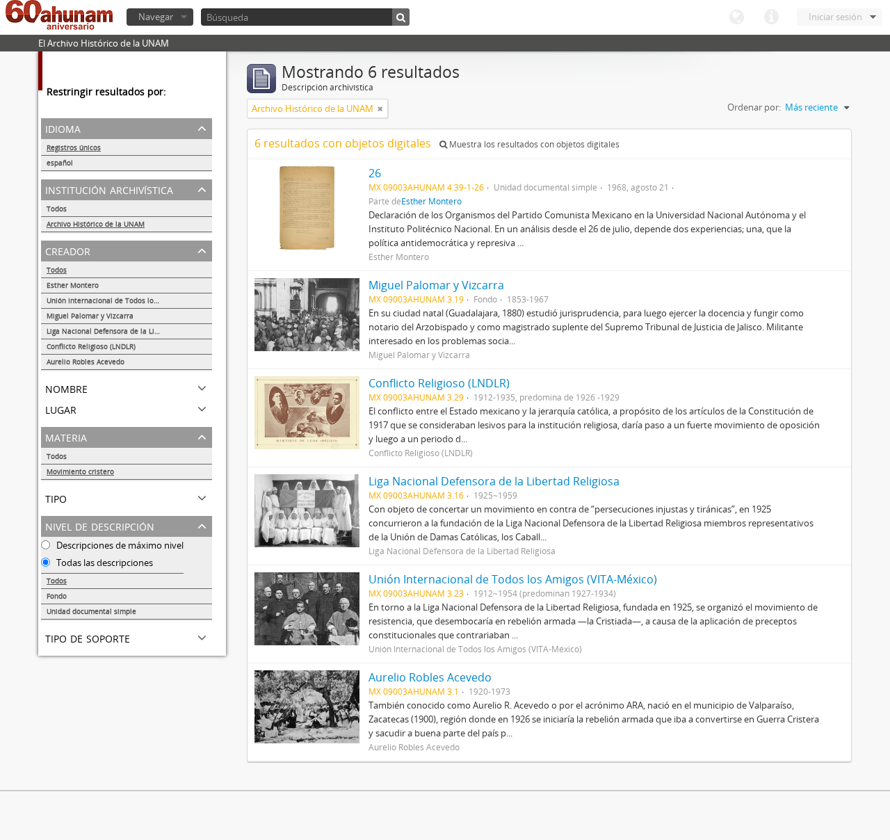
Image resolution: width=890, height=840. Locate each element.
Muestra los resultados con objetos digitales (533, 144)
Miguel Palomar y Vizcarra (90, 316)
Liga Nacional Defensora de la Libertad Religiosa (128, 331)
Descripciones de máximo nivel (119, 545)
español (60, 163)
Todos (57, 208)
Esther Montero (73, 285)
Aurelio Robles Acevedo (85, 361)
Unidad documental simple (91, 611)
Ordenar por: (754, 107)
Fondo (57, 596)
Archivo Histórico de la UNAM (96, 224)
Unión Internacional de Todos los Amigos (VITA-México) (129, 300)
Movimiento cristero (80, 471)
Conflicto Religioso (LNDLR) (91, 346)
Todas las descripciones (103, 562)
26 (375, 173)
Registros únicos (74, 147)
